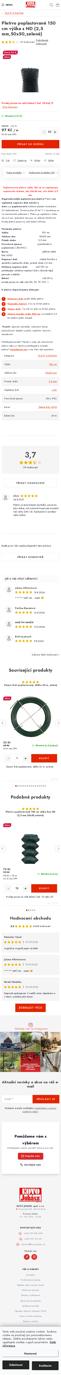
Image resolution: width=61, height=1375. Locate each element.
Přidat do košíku (30, 144)
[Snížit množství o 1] (44, 132)
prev (2, 723)
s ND (54, 390)
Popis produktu (14, 172)
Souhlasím (45, 1366)
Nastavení (30, 1353)
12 (39, 786)
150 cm (53, 364)
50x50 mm (51, 372)
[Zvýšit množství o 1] (55, 132)
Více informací (9, 107)
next (58, 723)
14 (43, 786)
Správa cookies (30, 1321)
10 (35, 786)
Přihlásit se (46, 1099)
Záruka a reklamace (30, 1295)
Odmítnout (15, 1365)
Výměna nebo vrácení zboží (30, 1285)
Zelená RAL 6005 (48, 407)
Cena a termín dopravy (30, 1316)
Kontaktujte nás (19, 349)
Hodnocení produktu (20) (42, 172)
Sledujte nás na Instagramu (31, 1028)
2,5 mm (53, 381)
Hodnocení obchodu (30, 918)
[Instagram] (34, 1257)
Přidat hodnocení (30, 483)
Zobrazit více (30, 1008)
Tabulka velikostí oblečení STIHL (30, 1311)
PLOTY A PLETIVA (47, 355)
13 (41, 786)
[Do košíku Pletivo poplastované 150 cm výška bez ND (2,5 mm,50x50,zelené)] (44, 888)
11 (37, 786)
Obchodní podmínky (30, 1301)
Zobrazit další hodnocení (44, 654)
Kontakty (31, 1275)
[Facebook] (27, 1257)
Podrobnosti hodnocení (42, 42)
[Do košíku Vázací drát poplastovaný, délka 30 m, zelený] (44, 758)
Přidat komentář (30, 557)
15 (45, 786)
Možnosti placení (30, 1290)
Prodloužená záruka (31, 1280)
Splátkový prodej (30, 1306)
